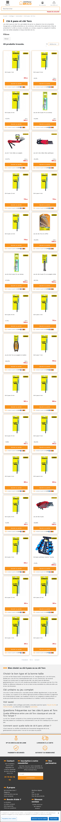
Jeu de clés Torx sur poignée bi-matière (15, 355)
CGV (33, 792)
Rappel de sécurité (53, 11)
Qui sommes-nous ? (10, 790)
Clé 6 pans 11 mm (38, 435)
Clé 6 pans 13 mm (38, 72)
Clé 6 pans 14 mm (9, 314)
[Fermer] (58, 813)
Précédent (25, 660)
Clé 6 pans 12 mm (9, 112)
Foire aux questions (10, 808)
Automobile (33, 707)
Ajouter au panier (16, 83)
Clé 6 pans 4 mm (38, 193)
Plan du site (35, 794)
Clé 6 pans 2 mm (38, 314)
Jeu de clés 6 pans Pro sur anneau (42, 112)
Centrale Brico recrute (11, 794)
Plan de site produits (38, 796)
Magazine (7, 792)
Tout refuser (53, 818)
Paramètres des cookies (9, 818)
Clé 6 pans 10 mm (10, 435)
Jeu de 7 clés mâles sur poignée (13, 153)
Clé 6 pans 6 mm (38, 395)
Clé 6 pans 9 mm (9, 516)
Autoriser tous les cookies (39, 818)
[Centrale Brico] (25, 3)
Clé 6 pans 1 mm (9, 72)
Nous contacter (8, 796)
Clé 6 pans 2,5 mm (10, 233)
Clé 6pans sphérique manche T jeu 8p (43, 557)
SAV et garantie (8, 806)
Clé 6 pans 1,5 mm (10, 193)
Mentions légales (37, 790)
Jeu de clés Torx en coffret (40, 233)
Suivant (37, 660)
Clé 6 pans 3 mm (9, 557)
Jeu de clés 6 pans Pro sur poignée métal (44, 274)
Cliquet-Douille (51, 705)
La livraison (7, 802)
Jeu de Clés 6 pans (38, 516)
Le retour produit (9, 804)
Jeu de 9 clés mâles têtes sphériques (43, 153)
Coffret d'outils (7, 707)
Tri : (47, 45)
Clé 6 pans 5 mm (9, 476)
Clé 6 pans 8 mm (38, 476)
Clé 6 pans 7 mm (38, 355)
